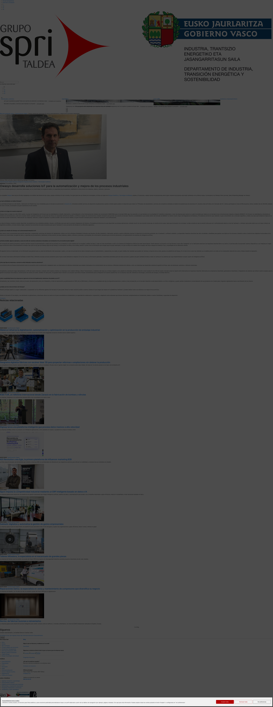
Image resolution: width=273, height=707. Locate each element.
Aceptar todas (225, 702)
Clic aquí (116, 702)
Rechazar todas (243, 702)
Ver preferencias (262, 702)
